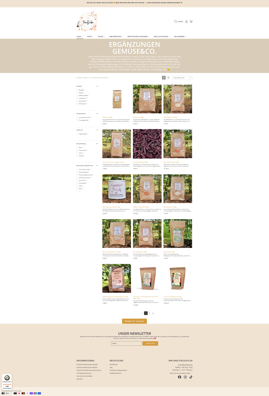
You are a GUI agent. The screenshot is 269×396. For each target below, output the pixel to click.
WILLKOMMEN (179, 36)
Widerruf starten (134, 321)
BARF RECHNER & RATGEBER (138, 36)
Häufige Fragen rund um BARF (87, 364)
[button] (179, 21)
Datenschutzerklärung (118, 370)
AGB (111, 367)
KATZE (89, 36)
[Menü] (10, 375)
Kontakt (79, 379)
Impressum (113, 364)
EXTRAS (101, 36)
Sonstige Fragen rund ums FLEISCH (88, 370)
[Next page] (153, 313)
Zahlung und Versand (84, 376)
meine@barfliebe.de (185, 365)
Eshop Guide (17, 391)
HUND (79, 36)
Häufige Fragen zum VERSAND (86, 367)
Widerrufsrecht (115, 373)
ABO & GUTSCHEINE (161, 36)
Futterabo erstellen (83, 373)
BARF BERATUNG (115, 36)
